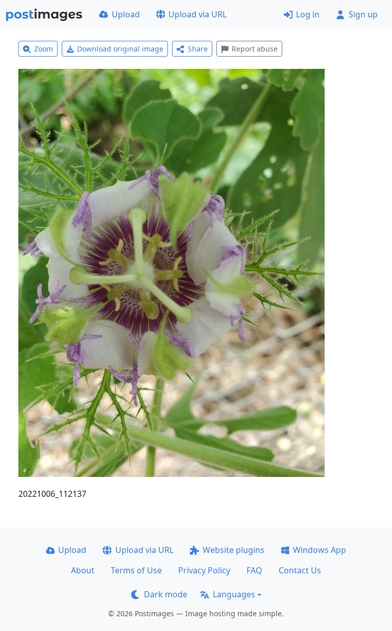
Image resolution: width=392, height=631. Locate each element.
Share (198, 49)
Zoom (43, 49)
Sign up (363, 14)
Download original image (120, 49)
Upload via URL (197, 14)
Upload (126, 14)
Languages (234, 594)
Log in (308, 14)
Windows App (319, 550)
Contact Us (300, 570)
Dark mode (165, 594)
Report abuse (255, 49)
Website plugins (233, 550)
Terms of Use (136, 570)
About (82, 570)
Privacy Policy (204, 570)
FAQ (254, 570)
